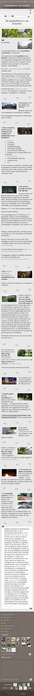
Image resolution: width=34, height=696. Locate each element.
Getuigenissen (7, 628)
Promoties (6, 631)
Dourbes (4, 319)
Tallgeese (23, 694)
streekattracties (13, 580)
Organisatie (6, 620)
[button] (25, 49)
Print (5, 16)
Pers (4, 623)
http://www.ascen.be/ (8, 259)
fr (8, 1)
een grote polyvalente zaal (16, 69)
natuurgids (18, 566)
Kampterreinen (7, 617)
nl (24, 1)
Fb (12, 16)
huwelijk (10, 141)
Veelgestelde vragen (8, 614)
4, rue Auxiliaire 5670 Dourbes (9, 679)
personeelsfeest (12, 156)
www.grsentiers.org (14, 363)
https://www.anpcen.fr (22, 259)
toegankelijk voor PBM (14, 78)
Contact (9, 16)
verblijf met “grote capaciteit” (19, 535)
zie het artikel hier (7, 245)
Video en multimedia (8, 626)
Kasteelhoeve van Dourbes (17, 6)
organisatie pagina (7, 505)
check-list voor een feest (9, 459)
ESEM (9, 208)
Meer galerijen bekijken (7, 654)
